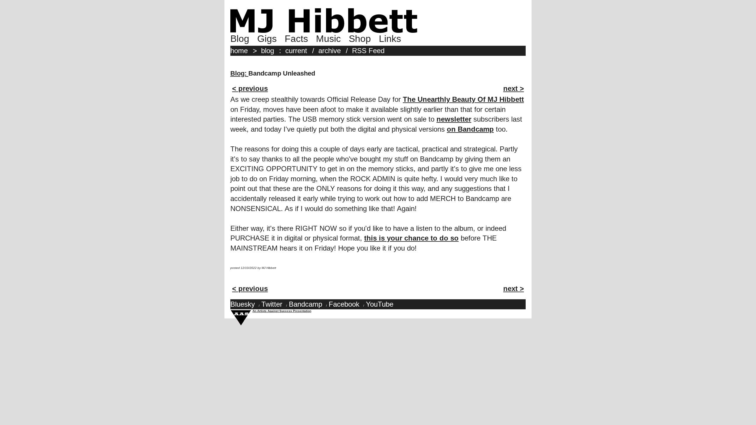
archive (329, 51)
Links (390, 38)
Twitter (271, 304)
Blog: (239, 73)
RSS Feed (368, 51)
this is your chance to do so (411, 238)
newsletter (453, 119)
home (239, 51)
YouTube (379, 304)
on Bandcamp (470, 129)
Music (328, 38)
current (296, 51)
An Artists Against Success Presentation (281, 311)
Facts (296, 38)
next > (513, 88)
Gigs (267, 38)
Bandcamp (305, 304)
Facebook (344, 304)
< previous (250, 88)
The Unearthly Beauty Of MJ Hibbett (463, 99)
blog (267, 51)
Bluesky (242, 304)
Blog (239, 38)
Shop (360, 38)
